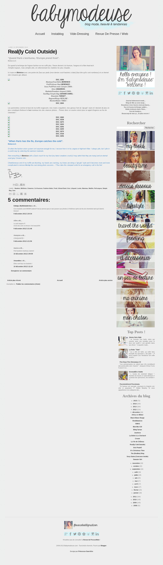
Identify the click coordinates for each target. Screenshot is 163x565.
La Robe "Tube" (134, 350)
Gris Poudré (137, 448)
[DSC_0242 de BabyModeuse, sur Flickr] (59, 127)
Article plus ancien (105, 280)
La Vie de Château (137, 442)
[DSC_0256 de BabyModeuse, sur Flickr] (59, 136)
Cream (137, 438)
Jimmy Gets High (135, 337)
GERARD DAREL (66, 94)
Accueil (40, 33)
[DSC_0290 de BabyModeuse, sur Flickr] (59, 80)
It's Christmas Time (137, 450)
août (136, 472)
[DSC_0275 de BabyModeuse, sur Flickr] (59, 122)
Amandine (17, 261)
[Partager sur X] (19, 184)
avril (136, 484)
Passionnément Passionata (130, 384)
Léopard (73, 188)
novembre (136, 463)
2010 (135, 500)
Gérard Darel (62, 188)
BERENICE (66, 82)
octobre (136, 466)
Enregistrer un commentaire (21, 271)
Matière (91, 188)
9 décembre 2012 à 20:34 (23, 214)
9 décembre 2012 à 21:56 (23, 241)
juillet (136, 475)
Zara (13, 190)
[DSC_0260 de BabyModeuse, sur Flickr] (59, 117)
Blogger (103, 546)
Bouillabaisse (137, 421)
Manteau (85, 188)
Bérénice (20, 73)
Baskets (17, 188)
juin (136, 478)
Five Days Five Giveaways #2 (130, 362)
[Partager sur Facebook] (21, 184)
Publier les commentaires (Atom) (28, 284)
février (136, 490)
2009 (135, 503)
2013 (135, 407)
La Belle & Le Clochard (137, 436)
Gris (68, 188)
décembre (136, 412)
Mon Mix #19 (137, 427)
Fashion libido (48, 188)
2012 (135, 409)
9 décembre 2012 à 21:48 (23, 229)
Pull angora (98, 188)
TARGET (62, 96)
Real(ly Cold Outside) (137, 444)
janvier (136, 493)
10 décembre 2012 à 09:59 (23, 254)
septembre (136, 469)
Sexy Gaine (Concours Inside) (137, 456)
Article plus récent (14, 280)
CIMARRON (60, 89)
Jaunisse (137, 433)
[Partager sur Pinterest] (24, 184)
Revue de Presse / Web (111, 33)
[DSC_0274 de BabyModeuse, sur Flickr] (59, 131)
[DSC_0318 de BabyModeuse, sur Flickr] (59, 134)
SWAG (137, 424)
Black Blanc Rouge (137, 418)
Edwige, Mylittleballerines (23, 206)
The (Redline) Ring (137, 453)
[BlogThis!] (16, 184)
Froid (55, 188)
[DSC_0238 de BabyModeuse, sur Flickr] (59, 120)
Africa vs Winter (137, 415)
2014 (135, 404)
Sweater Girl (137, 459)
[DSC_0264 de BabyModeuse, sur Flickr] (59, 103)
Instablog (57, 33)
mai (136, 481)
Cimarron (30, 188)
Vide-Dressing (79, 33)
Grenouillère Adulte (136, 372)
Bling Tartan (137, 430)
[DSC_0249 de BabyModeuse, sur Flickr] (59, 129)
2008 (135, 506)
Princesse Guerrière (85, 551)
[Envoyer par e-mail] (14, 184)
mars (136, 487)
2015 (135, 401)
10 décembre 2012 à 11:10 (23, 266)
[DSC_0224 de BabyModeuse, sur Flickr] (59, 124)
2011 (135, 497)
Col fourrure (38, 188)
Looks (79, 188)
